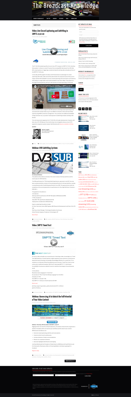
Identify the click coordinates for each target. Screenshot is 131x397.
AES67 (80, 175)
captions (49, 219)
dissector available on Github (66, 124)
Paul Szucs (58, 219)
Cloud (90, 177)
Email (67, 18)
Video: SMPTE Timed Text (41, 225)
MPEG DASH (93, 191)
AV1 (87, 175)
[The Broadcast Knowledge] (65, 8)
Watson (49, 357)
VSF (82, 209)
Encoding (81, 182)
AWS (94, 175)
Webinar (40, 219)
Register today (35, 350)
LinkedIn (54, 18)
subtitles (72, 143)
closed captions (49, 143)
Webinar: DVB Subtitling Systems (45, 148)
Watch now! (35, 283)
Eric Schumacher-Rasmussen (66, 355)
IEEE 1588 (82, 186)
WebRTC (86, 209)
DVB (53, 219)
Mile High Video (88, 191)
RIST (86, 198)
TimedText (65, 292)
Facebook (61, 18)
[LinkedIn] (86, 108)
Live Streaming (85, 189)
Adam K (45, 36)
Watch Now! (35, 214)
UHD (95, 207)
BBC (46, 219)
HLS (91, 184)
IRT (54, 219)
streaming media (40, 357)
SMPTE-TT (57, 292)
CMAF (95, 177)
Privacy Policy (82, 42)
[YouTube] (90, 108)
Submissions (74, 18)
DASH (86, 179)
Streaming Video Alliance (89, 207)
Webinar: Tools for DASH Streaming (85, 61)
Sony (69, 219)
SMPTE (59, 143)
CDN (85, 177)
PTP (90, 195)
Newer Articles (69, 361)
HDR (82, 184)
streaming (84, 204)
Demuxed (91, 179)
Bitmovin (81, 177)
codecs (81, 179)
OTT (53, 292)
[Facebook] (83, 108)
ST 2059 (82, 201)
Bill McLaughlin (42, 143)
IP (85, 186)
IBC (95, 184)
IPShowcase (55, 143)
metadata (34, 357)
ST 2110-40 (67, 143)
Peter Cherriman (63, 219)
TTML (69, 292)
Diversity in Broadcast (38, 18)
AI (45, 355)
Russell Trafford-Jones (49, 150)
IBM (73, 355)
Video (35, 143)
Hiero (92, 395)
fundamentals (88, 182)
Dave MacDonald (56, 355)
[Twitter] (79, 108)
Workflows (92, 209)
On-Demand (36, 219)
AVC (91, 175)
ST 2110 (63, 143)
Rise (85, 75)
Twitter (48, 18)
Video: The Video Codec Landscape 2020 (86, 63)
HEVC (87, 184)
